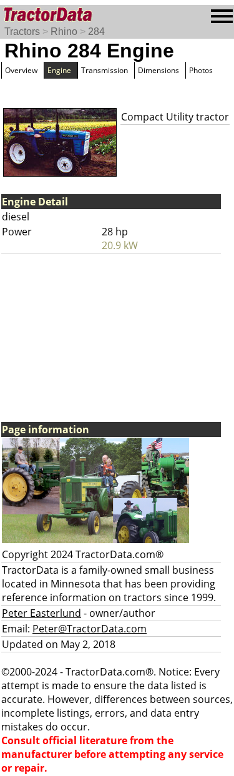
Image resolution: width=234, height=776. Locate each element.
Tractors (22, 31)
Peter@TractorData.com (89, 629)
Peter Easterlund (41, 613)
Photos (201, 70)
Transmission (104, 70)
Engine (59, 70)
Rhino (64, 31)
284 (96, 31)
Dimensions (158, 70)
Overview (21, 70)
